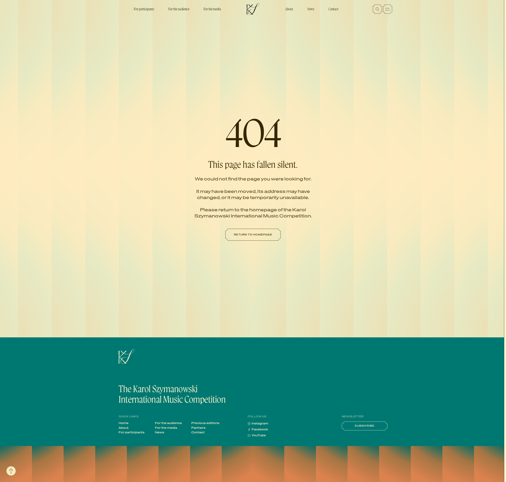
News (310, 9)
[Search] (377, 9)
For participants (144, 9)
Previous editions (205, 423)
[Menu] (387, 9)
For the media (212, 9)
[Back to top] (11, 471)
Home (123, 423)
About (289, 9)
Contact (333, 9)
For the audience (178, 9)
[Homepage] (141, 356)
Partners (198, 428)
